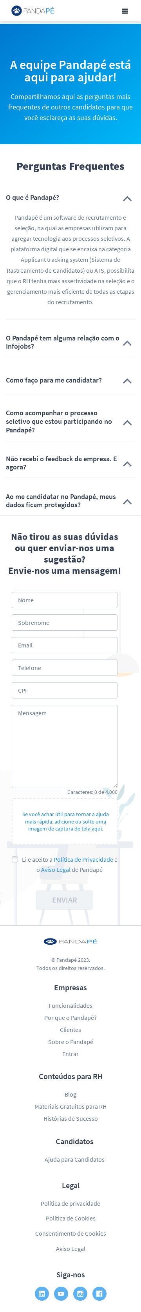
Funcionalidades (70, 1005)
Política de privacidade (70, 1203)
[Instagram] (80, 1294)
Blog (70, 1094)
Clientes (70, 1029)
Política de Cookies (71, 1218)
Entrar (70, 1054)
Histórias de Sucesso (70, 1118)
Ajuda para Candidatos (75, 1159)
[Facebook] (99, 1294)
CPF (23, 690)
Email (25, 645)
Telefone (29, 668)
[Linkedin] (42, 1294)
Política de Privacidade (83, 859)
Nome (26, 600)
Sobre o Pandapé (70, 1042)
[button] (70, 197)
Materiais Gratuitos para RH (70, 1106)
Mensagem (32, 713)
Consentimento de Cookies (70, 1233)
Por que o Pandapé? (70, 1017)
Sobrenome (33, 622)
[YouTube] (61, 1294)
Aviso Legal (55, 869)
